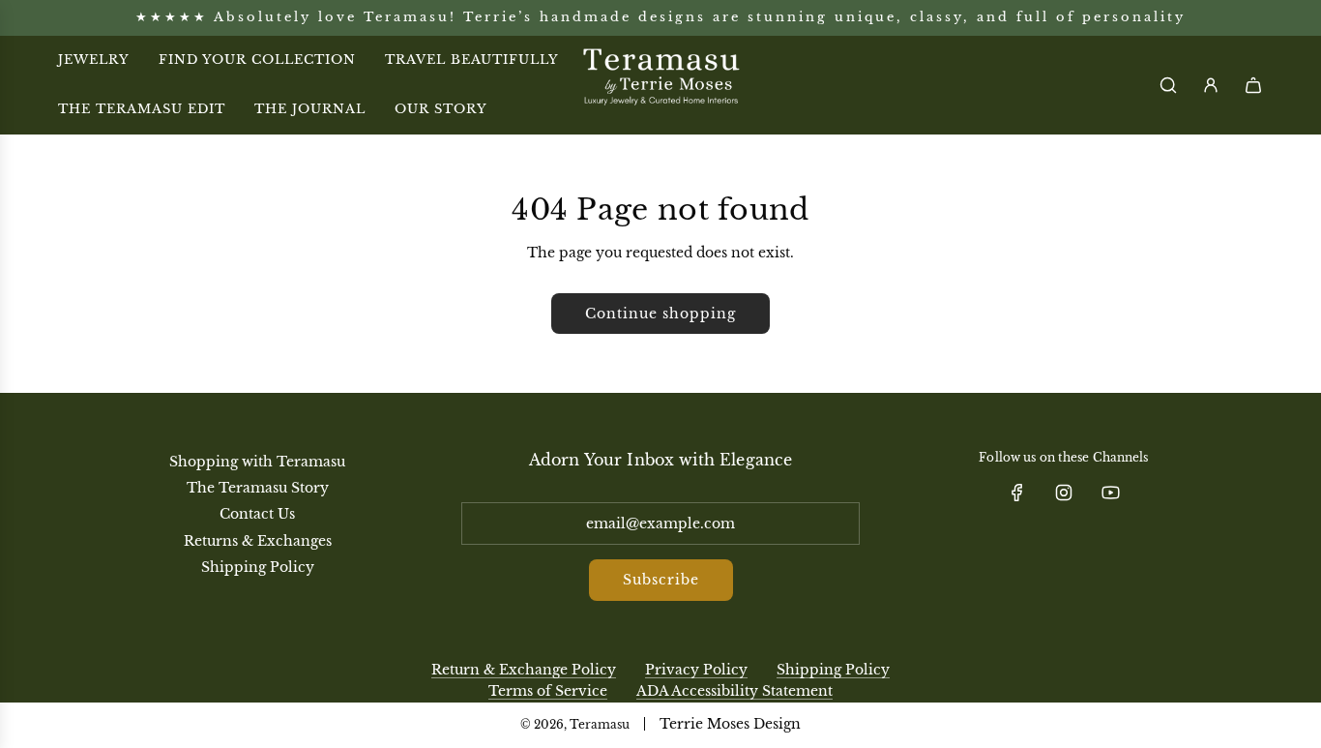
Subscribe (661, 579)
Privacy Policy (696, 669)
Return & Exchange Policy (523, 669)
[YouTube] (1110, 492)
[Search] (1168, 85)
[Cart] (1253, 85)
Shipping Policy (833, 669)
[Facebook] (1017, 492)
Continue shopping (660, 313)
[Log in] (1210, 85)
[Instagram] (1063, 492)
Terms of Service (547, 691)
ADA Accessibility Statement (734, 691)
